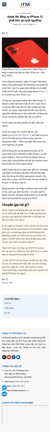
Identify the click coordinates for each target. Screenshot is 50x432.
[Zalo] (4, 394)
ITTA (34, 24)
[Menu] (4, 4)
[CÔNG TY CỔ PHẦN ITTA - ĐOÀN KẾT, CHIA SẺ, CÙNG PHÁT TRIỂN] (25, 4)
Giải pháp (8, 308)
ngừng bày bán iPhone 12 (20, 135)
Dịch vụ (7, 303)
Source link (7, 282)
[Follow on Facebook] (13, 357)
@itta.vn (25, 390)
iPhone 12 (43, 91)
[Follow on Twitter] (18, 357)
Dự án (7, 313)
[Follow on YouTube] (9, 357)
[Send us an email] (4, 357)
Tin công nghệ (25, 13)
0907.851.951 (18, 386)
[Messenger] (4, 387)
